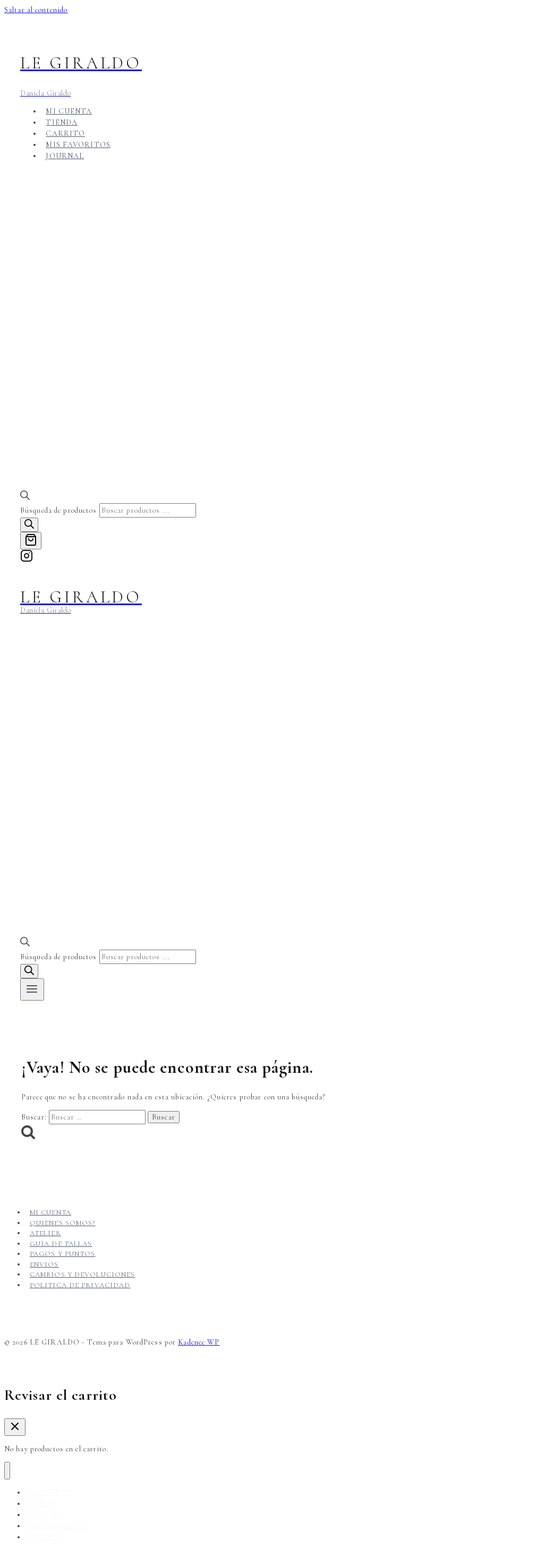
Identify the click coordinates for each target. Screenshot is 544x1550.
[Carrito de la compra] (30, 540)
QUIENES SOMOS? (63, 1223)
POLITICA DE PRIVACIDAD (80, 1285)
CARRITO (65, 133)
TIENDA (62, 122)
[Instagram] (26, 559)
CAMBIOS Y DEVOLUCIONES (82, 1274)
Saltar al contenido (35, 9)
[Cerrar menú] (7, 1470)
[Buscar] (29, 525)
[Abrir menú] (32, 989)
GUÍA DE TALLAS (61, 1243)
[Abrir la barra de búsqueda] (25, 497)
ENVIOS (44, 1264)
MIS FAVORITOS (78, 144)
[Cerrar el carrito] (15, 1427)
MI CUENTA (69, 111)
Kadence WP (198, 1342)
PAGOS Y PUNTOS (63, 1254)
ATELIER (45, 1233)
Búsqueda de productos (59, 510)
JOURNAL (65, 155)
